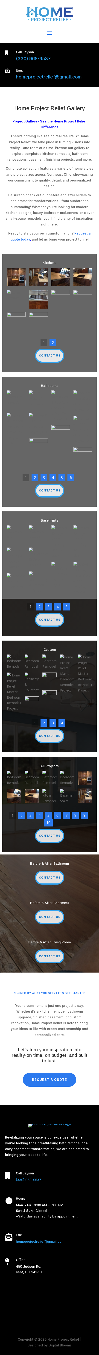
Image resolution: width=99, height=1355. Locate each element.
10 (48, 822)
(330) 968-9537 (33, 58)
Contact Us (49, 355)
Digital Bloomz (60, 1345)
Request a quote (49, 1080)
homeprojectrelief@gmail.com (49, 77)
